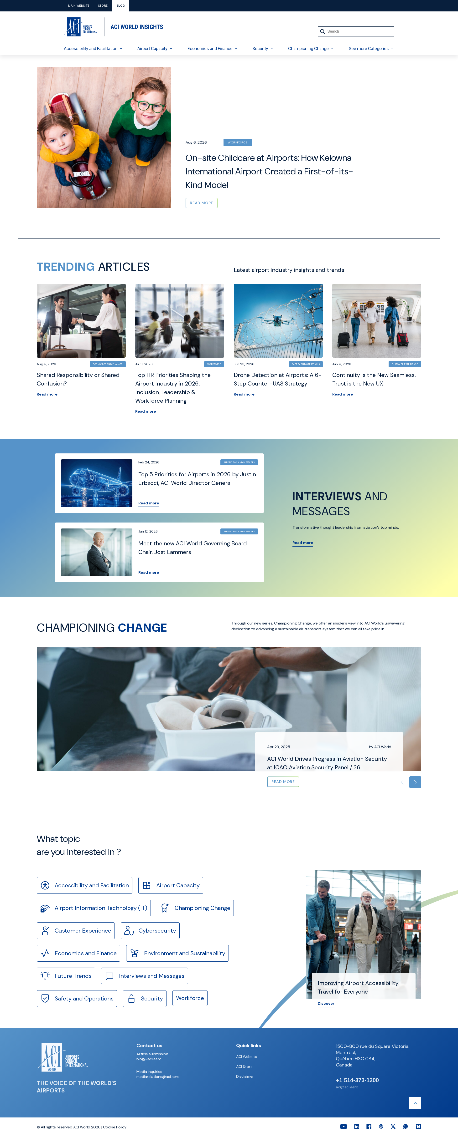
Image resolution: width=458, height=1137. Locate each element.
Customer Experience (405, 364)
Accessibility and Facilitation (90, 48)
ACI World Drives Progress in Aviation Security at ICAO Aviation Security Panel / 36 (327, 763)
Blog (120, 5)
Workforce (237, 142)
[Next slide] (415, 782)
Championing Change (308, 48)
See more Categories (369, 48)
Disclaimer (245, 1076)
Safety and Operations (306, 364)
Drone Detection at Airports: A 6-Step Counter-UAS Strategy (278, 379)
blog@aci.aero (148, 1059)
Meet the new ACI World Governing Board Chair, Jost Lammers (192, 548)
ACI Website (246, 1056)
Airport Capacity (152, 48)
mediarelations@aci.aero (158, 1076)
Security (260, 48)
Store (103, 5)
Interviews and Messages (239, 462)
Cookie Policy (114, 1127)
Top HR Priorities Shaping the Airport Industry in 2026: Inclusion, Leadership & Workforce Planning (173, 387)
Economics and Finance (210, 48)
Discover (326, 1003)
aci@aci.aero (347, 1087)
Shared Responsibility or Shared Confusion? (78, 379)
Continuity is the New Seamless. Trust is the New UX (374, 379)
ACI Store (244, 1066)
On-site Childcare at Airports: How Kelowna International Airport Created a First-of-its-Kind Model (269, 171)
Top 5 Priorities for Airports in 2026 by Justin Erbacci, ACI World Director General (197, 479)
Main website (78, 5)
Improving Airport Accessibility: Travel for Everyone (359, 987)
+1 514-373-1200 (357, 1080)
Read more (47, 394)
